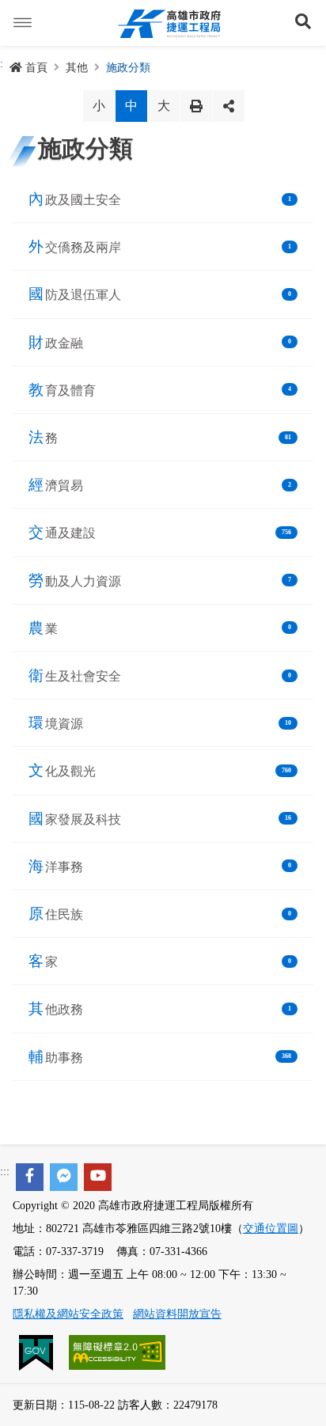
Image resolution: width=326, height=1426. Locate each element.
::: (4, 1172)
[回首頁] (169, 23)
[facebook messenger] (64, 1177)
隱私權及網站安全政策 (68, 1314)
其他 (77, 68)
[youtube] (98, 1177)
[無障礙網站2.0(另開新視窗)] (117, 1352)
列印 (196, 106)
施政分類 (128, 68)
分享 (228, 106)
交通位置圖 (270, 1228)
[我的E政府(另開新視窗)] (37, 1352)
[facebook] (30, 1177)
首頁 (36, 68)
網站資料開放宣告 (177, 1314)
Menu (23, 23)
